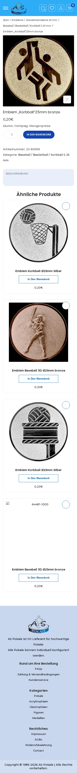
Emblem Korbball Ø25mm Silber (38, 271)
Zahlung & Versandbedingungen (38, 674)
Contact (38, 750)
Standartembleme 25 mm (41, 20)
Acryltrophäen (38, 701)
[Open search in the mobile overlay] (43, 8)
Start (6, 20)
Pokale (38, 695)
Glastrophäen (38, 706)
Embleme (17, 20)
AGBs (38, 739)
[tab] (38, 173)
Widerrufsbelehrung (38, 745)
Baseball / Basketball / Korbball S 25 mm (27, 25)
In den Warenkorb (39, 134)
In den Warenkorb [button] (39, 279)
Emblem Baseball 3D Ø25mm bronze (38, 370)
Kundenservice (38, 679)
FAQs (38, 668)
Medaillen (38, 718)
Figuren (39, 712)
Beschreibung (17, 173)
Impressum (38, 733)
